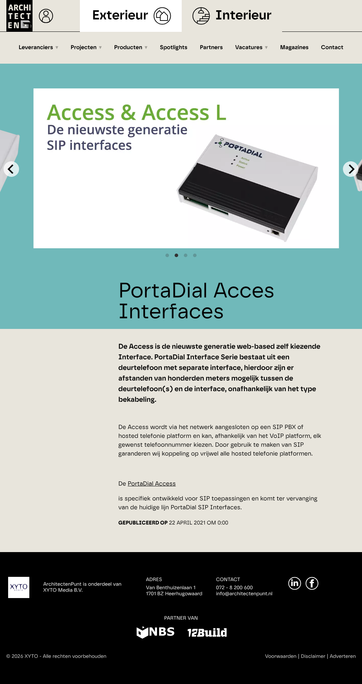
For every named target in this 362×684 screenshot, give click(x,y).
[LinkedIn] (294, 583)
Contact (332, 48)
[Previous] (11, 169)
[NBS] (155, 633)
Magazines (294, 48)
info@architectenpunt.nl (244, 593)
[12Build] (207, 633)
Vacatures (248, 48)
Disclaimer (313, 656)
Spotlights (173, 48)
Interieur (243, 15)
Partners (211, 48)
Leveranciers (36, 48)
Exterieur (120, 15)
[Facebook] (312, 583)
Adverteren (343, 656)
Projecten (84, 48)
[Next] (350, 169)
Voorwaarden (281, 656)
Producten (128, 48)
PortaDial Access (152, 484)
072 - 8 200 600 (234, 587)
